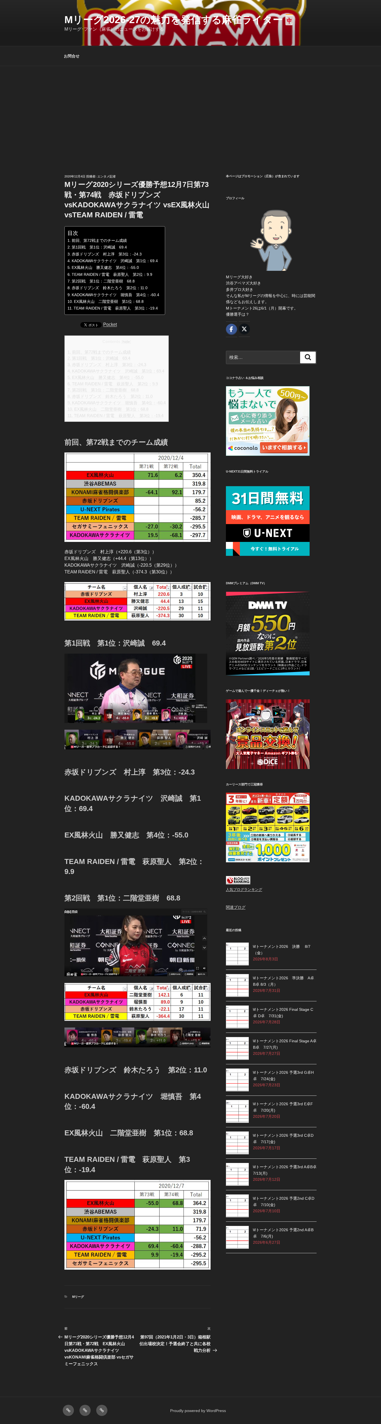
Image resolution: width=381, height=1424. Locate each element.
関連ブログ (235, 907)
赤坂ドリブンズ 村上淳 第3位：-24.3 (107, 254)
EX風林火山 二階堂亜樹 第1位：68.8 (109, 301)
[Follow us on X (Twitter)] (244, 329)
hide (126, 342)
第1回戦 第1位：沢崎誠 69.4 (99, 247)
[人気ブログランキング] (238, 883)
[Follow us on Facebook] (231, 329)
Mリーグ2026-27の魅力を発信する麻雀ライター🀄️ (179, 19)
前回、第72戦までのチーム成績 (99, 240)
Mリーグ (78, 1296)
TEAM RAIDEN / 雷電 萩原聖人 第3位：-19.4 (116, 308)
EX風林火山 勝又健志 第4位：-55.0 (105, 267)
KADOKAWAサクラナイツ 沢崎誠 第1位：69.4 (115, 261)
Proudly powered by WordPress (198, 1410)
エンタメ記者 (106, 176)
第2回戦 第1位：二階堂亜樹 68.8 (103, 281)
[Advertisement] (190, 108)
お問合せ (71, 56)
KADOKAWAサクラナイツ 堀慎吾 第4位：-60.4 (115, 295)
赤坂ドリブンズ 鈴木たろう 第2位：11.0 (110, 288)
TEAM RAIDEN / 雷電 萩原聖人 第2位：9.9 (112, 274)
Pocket (110, 324)
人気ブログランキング (244, 890)
